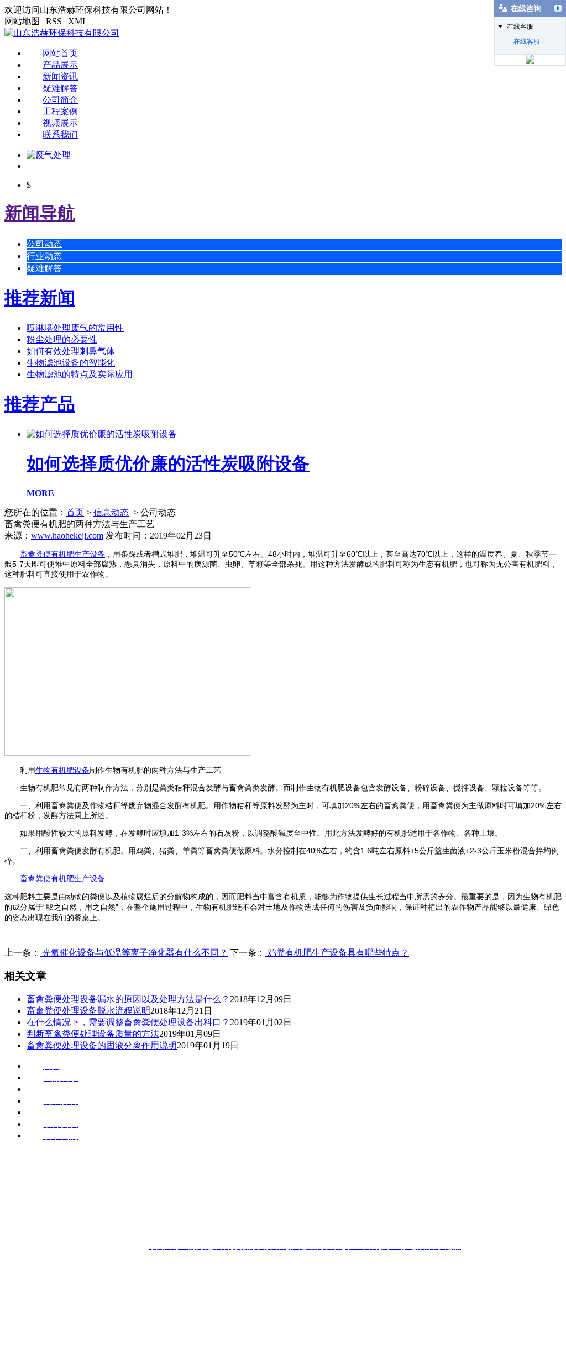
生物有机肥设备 (62, 770)
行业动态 (44, 256)
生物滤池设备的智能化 (71, 362)
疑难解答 (60, 88)
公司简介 (60, 99)
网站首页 (60, 53)
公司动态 (44, 244)
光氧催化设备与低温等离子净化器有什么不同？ (134, 952)
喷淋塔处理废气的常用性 (75, 328)
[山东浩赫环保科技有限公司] (61, 33)
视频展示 (60, 123)
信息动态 (111, 512)
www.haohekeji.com (67, 535)
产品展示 (60, 65)
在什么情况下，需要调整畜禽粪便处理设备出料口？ (128, 1022)
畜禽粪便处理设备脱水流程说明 (88, 1010)
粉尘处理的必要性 (62, 339)
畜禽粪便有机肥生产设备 (62, 554)
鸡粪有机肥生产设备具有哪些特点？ (337, 952)
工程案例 (60, 111)
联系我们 (60, 134)
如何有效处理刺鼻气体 (71, 351)
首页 (75, 512)
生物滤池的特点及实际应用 (80, 374)
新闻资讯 (60, 76)
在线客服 (526, 41)
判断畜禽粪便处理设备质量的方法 (93, 1034)
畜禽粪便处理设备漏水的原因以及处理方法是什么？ (128, 999)
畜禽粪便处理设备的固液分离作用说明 (102, 1045)
